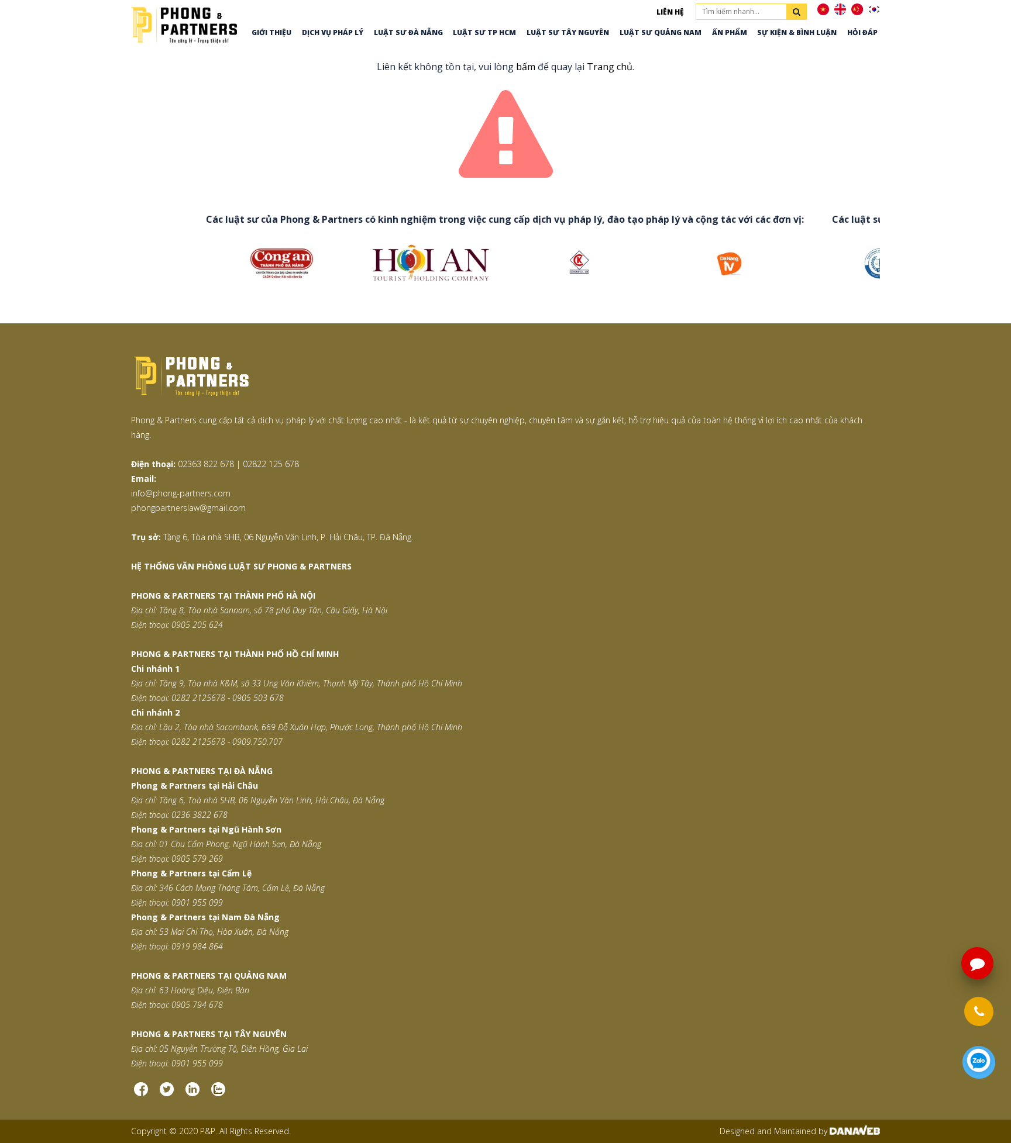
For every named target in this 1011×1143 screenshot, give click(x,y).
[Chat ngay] (978, 1063)
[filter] (796, 12)
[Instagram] (192, 1093)
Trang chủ (609, 66)
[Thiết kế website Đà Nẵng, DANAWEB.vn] (855, 1131)
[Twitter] (167, 1093)
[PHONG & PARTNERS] (184, 23)
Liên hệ (670, 12)
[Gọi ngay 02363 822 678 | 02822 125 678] (979, 1011)
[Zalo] (218, 1093)
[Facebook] (141, 1093)
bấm (525, 66)
